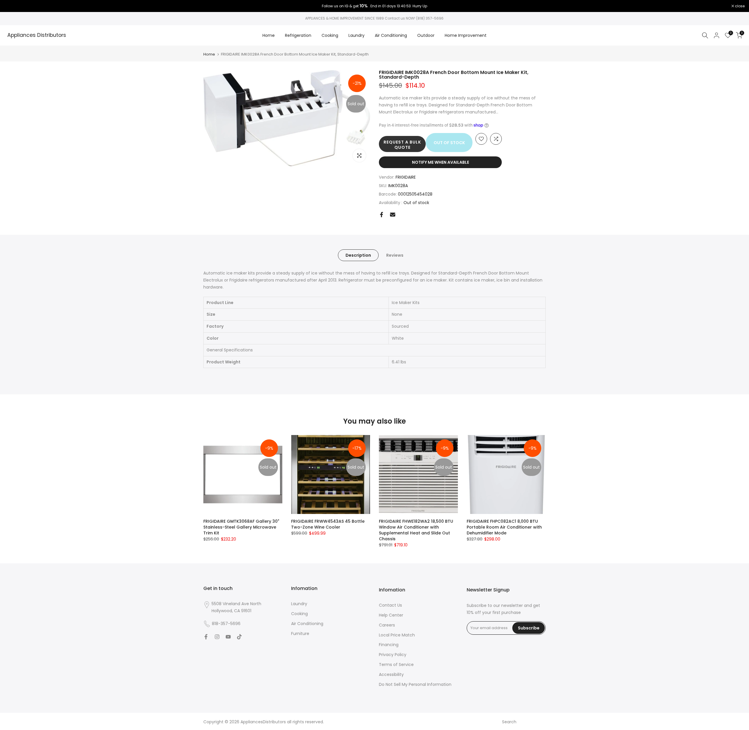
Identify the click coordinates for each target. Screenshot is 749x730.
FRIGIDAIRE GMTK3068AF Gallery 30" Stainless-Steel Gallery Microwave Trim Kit (241, 527)
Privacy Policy (392, 654)
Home (268, 35)
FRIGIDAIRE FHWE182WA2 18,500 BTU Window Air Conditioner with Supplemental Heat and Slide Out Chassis (416, 530)
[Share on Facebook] (381, 214)
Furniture (300, 633)
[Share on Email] (392, 214)
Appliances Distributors (36, 35)
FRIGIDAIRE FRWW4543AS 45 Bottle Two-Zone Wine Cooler (328, 524)
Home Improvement (466, 35)
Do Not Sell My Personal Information (415, 684)
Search (509, 722)
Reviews (394, 255)
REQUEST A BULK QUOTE (402, 144)
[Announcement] (374, 6)
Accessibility (391, 674)
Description (358, 255)
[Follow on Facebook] (206, 636)
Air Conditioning (391, 35)
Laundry (356, 35)
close (12, 6)
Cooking (330, 35)
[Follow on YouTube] (228, 636)
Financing (388, 645)
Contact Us (390, 605)
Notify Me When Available (440, 162)
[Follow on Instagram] (217, 636)
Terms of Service (396, 664)
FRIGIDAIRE (406, 177)
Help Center (391, 615)
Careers (387, 625)
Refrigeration (298, 35)
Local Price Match (397, 635)
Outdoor (425, 35)
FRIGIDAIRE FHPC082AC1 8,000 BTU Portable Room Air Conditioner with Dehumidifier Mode (504, 527)
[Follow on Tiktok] (239, 636)
